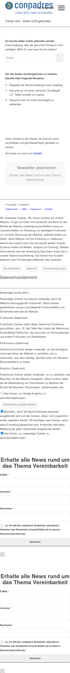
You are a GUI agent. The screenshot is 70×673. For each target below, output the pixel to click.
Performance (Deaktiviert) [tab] (14, 343)
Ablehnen (31, 268)
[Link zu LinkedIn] (62, 204)
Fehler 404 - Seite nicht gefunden (28, 21)
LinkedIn (37, 153)
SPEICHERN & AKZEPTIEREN (19, 404)
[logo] (29, 8)
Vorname (5, 491)
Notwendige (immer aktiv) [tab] (14, 292)
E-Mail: (4, 474)
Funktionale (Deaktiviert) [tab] (13, 318)
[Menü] (59, 8)
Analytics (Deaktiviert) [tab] (12, 368)
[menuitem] (43, 8)
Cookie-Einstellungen (54, 268)
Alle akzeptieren (11, 268)
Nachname (7, 508)
